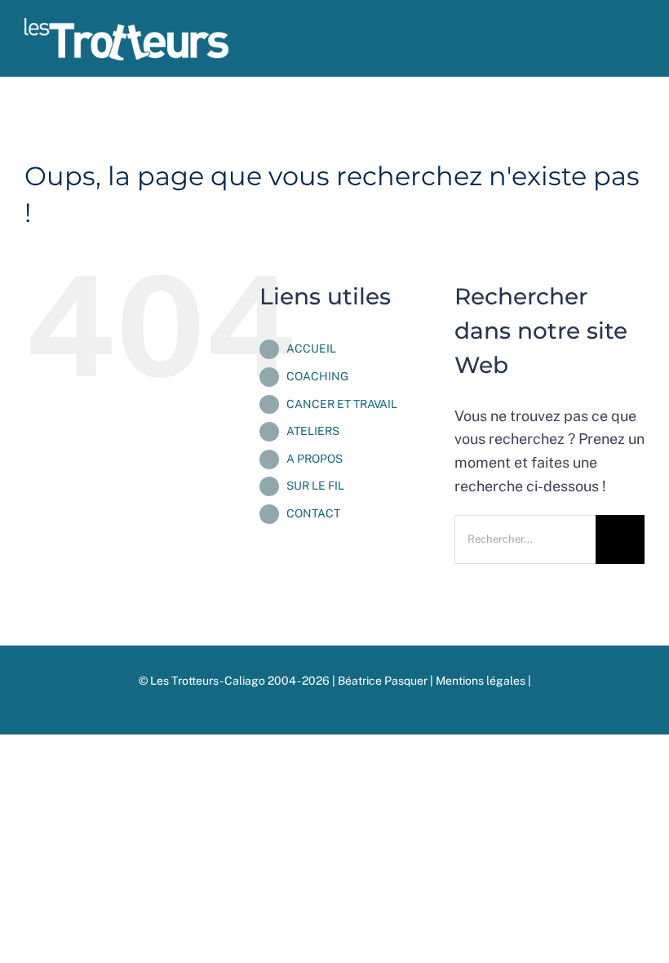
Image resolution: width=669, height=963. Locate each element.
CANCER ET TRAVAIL (341, 403)
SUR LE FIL (315, 485)
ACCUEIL (311, 348)
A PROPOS (314, 458)
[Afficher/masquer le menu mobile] (638, 45)
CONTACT (313, 513)
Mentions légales (482, 680)
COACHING (317, 376)
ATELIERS (312, 430)
